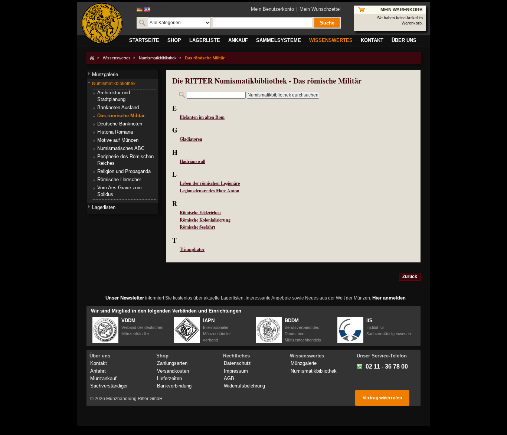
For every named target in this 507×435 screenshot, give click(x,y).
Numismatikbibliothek (158, 58)
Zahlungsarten (172, 363)
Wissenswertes (117, 58)
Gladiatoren (191, 139)
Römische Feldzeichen (200, 212)
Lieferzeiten (169, 378)
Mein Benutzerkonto (272, 9)
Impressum (236, 371)
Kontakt (98, 363)
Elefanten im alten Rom (202, 117)
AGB (229, 378)
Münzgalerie (304, 363)
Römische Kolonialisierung (205, 220)
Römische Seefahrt (197, 227)
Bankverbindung (174, 386)
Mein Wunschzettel (320, 9)
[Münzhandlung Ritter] (102, 23)
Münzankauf (103, 378)
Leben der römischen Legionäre (210, 183)
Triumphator (192, 249)
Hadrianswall (192, 161)
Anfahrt (98, 371)
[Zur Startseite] (92, 58)
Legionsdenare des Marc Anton (209, 190)
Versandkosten (173, 371)
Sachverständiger (109, 386)
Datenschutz (237, 363)
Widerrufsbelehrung (244, 386)
